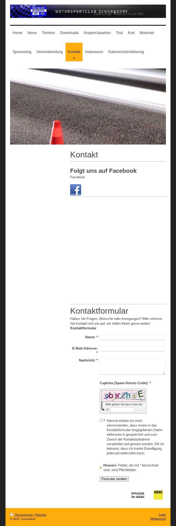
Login (162, 514)
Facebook (77, 177)
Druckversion (23, 515)
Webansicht (158, 518)
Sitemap (40, 515)
